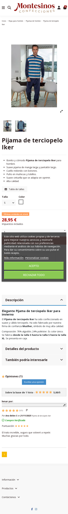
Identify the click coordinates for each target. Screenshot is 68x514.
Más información (13, 257)
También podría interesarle (26, 360)
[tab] (34, 300)
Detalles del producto (22, 349)
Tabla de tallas (16, 189)
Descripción (14, 300)
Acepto (34, 266)
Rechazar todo (34, 275)
